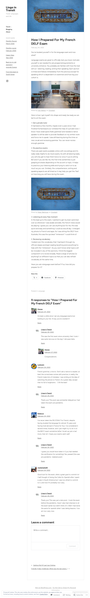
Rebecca (41, 414)
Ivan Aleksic (42, 110)
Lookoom (41, 365)
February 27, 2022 (51, 352)
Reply (39, 323)
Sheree (40, 309)
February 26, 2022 (47, 332)
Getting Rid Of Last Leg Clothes (44, 565)
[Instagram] (7, 81)
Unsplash (52, 110)
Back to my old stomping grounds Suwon (11, 64)
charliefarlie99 (43, 468)
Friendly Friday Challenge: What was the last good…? (49, 569)
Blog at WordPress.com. (43, 588)
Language (41, 291)
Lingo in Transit (11, 9)
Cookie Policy (44, 594)
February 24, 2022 (44, 312)
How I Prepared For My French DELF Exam (53, 41)
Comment (72, 546)
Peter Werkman (43, 212)
